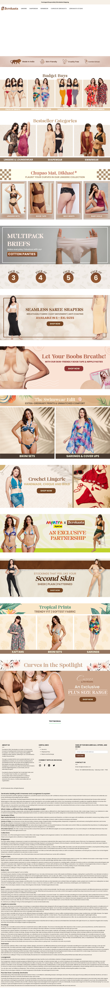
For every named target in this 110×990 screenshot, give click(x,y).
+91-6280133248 (84, 770)
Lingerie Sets (5, 856)
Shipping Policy (46, 752)
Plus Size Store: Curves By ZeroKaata (14, 973)
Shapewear (33, 9)
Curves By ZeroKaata (59, 9)
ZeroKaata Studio (76, 9)
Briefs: (3, 887)
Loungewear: (6, 957)
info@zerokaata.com (85, 767)
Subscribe (80, 756)
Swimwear (44, 9)
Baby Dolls (5, 870)
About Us (44, 749)
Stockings (4, 925)
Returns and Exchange (48, 754)
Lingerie (24, 9)
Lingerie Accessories (8, 904)
